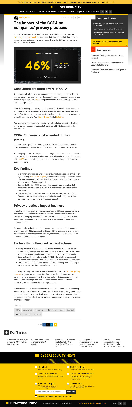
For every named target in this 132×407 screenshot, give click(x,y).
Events (87, 12)
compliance (27, 310)
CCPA (21, 159)
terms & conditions (65, 396)
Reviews (71, 12)
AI (37, 12)
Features (28, 12)
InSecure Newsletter (47, 373)
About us (96, 403)
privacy (27, 314)
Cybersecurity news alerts (82, 373)
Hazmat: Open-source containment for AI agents (107, 29)
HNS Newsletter (77, 367)
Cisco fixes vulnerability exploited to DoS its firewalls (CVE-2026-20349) (65, 343)
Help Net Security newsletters (29, 2)
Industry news (63, 12)
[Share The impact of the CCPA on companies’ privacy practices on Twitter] (72, 17)
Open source (76, 383)
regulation (37, 314)
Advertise (103, 403)
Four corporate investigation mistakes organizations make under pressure (89, 343)
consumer (39, 310)
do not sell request (38, 177)
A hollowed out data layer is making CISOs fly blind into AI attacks (17, 342)
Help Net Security (24, 17)
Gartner (18, 314)
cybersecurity (51, 310)
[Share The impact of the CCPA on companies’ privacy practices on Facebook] (68, 17)
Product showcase (51, 12)
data (61, 310)
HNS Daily (43, 367)
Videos (41, 12)
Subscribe (71, 392)
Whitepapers (80, 12)
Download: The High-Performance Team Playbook (107, 43)
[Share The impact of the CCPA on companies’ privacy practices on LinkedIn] (75, 17)
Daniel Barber (44, 117)
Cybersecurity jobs (46, 383)
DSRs (37, 100)
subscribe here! (108, 2)
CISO (33, 12)
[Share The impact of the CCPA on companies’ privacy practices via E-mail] (79, 17)
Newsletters (95, 12)
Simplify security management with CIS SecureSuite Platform (107, 64)
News (22, 12)
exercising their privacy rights (26, 37)
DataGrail (59, 117)
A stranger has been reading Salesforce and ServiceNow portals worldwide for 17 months (114, 343)
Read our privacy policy (85, 403)
